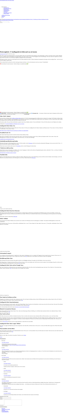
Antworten (7, 342)
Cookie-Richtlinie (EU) (5, 411)
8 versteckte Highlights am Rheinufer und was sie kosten (14, 123)
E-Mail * (1, 398)
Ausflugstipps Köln (6, 10)
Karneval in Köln (6, 13)
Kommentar (2, 405)
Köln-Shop (1, 20)
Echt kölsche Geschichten (7, 8)
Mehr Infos (15, 216)
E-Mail (25, 335)
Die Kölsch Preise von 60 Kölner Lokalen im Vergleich (8, 152)
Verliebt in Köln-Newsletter (6, 15)
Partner (4, 20)
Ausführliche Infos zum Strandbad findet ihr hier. (7, 139)
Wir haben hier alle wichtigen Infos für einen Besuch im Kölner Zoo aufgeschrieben (14, 130)
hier (26, 256)
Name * (1, 397)
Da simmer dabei (26, 114)
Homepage (30, 143)
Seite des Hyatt (5, 321)
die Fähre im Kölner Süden (16, 118)
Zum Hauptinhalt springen (4, 0)
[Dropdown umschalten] (6, 6)
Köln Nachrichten (6, 7)
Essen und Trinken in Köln (8, 12)
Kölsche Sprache (6, 9)
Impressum (3, 410)
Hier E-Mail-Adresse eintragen (10, 114)
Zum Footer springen (11, 0)
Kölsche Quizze (6, 11)
